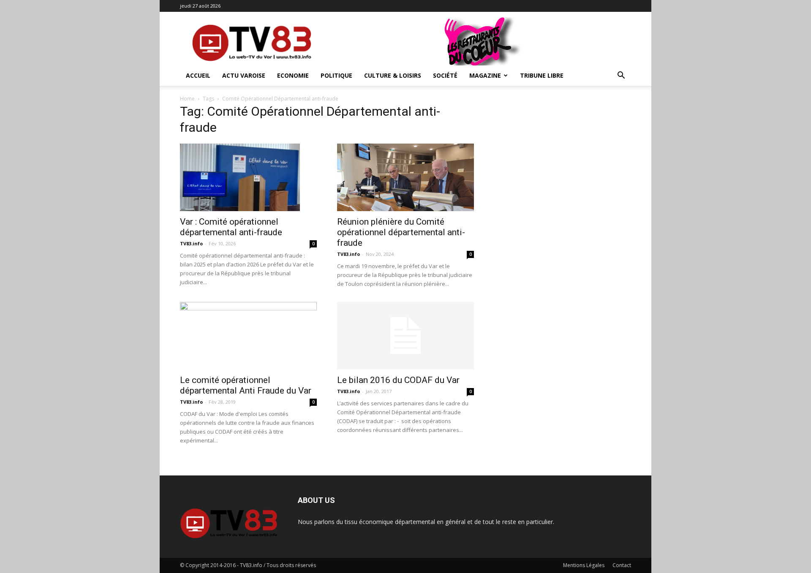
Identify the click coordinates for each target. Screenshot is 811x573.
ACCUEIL (198, 75)
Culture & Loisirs (392, 75)
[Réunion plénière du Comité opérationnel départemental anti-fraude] (405, 177)
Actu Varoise (243, 75)
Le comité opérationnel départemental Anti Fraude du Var (245, 385)
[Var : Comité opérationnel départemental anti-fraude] (248, 177)
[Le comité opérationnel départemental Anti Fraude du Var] (248, 335)
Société (445, 75)
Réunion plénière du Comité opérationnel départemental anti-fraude (401, 232)
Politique (336, 75)
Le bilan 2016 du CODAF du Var (398, 380)
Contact (621, 565)
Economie (293, 75)
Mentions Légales (583, 565)
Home (187, 98)
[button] (621, 76)
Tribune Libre (541, 75)
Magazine (485, 75)
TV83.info (191, 243)
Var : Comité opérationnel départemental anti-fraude (231, 227)
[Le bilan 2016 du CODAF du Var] (405, 335)
